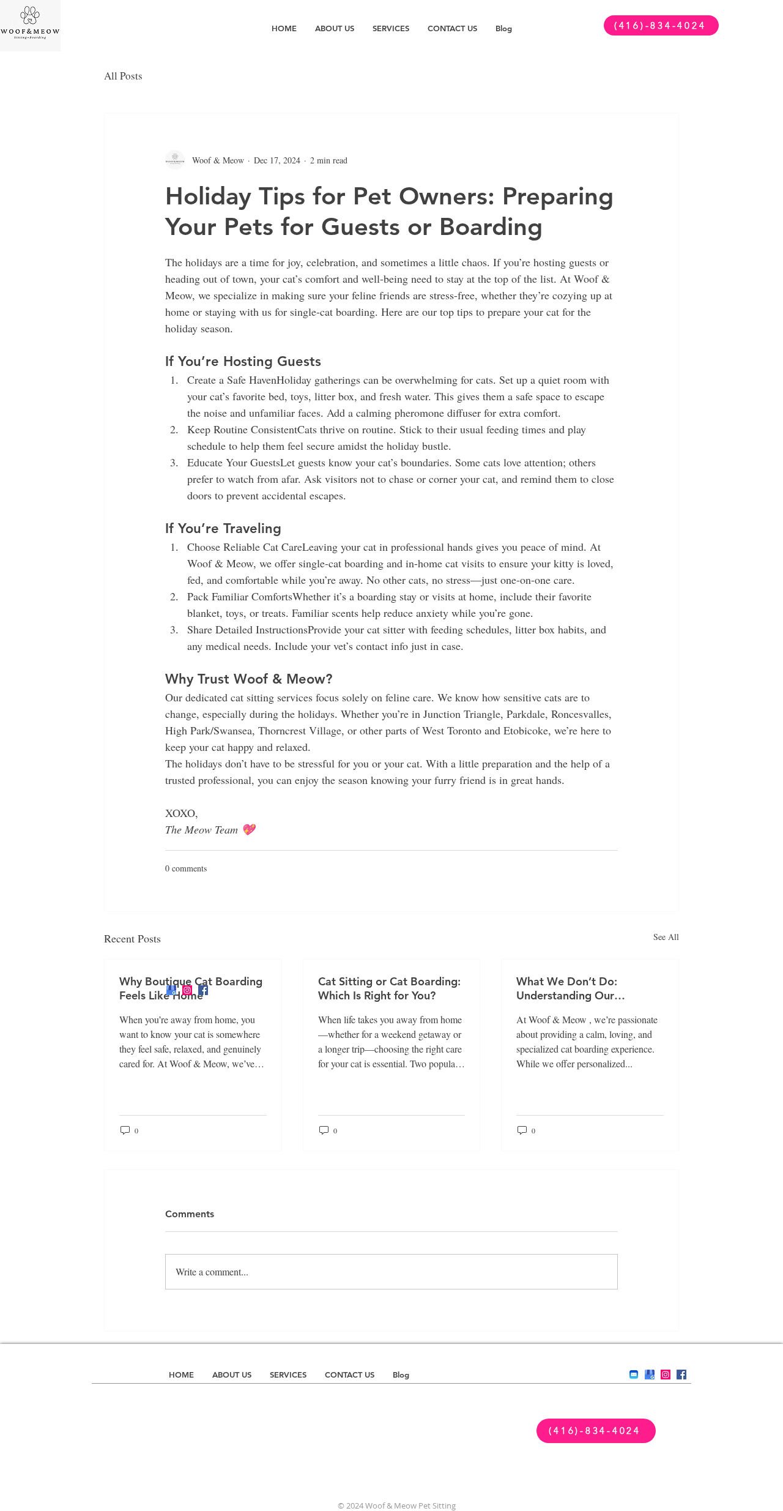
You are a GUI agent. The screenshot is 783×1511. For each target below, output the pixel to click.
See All (666, 936)
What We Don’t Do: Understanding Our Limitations (566, 988)
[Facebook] (203, 990)
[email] (634, 1374)
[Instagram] (187, 990)
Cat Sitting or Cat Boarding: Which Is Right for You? (389, 988)
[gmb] (171, 990)
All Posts (123, 76)
